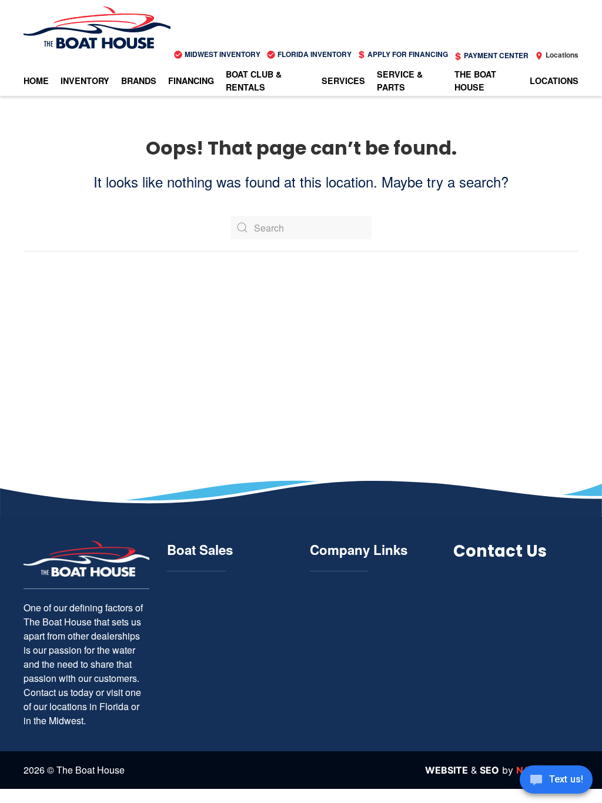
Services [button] (343, 80)
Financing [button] (191, 80)
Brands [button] (138, 80)
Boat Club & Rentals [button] (254, 80)
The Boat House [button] (475, 80)
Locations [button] (554, 80)
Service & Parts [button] (400, 80)
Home (36, 80)
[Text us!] (556, 780)
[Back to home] (97, 27)
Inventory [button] (85, 80)
